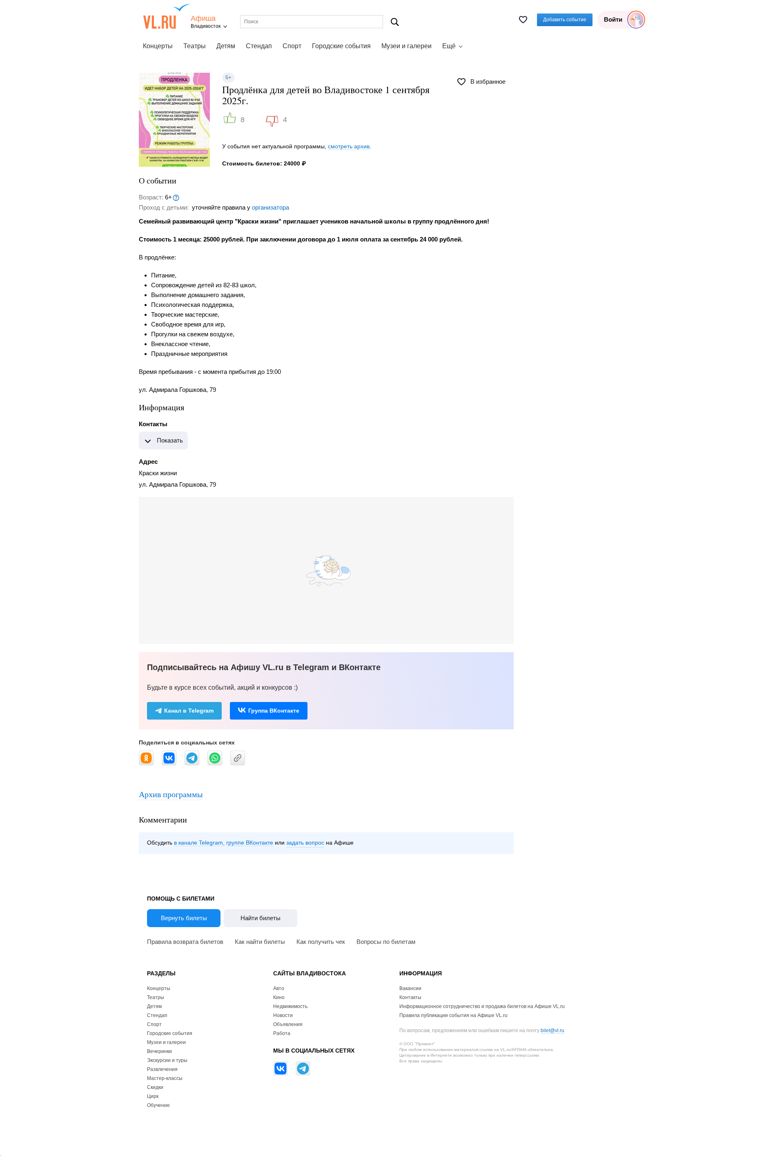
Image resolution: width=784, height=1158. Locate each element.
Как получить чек (320, 941)
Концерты (158, 45)
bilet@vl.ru (552, 1030)
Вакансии (410, 988)
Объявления (288, 1024)
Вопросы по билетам (385, 941)
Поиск (395, 22)
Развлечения (162, 1069)
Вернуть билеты (184, 917)
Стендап (259, 45)
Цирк (152, 1096)
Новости (283, 1015)
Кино (279, 997)
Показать (170, 440)
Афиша (203, 19)
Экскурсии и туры (167, 1060)
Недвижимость (290, 1006)
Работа (281, 1033)
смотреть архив (349, 146)
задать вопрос (305, 842)
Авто (278, 988)
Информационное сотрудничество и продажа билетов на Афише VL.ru (482, 1006)
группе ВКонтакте (249, 842)
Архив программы (171, 794)
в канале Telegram (198, 842)
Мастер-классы (165, 1078)
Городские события (341, 45)
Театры (194, 45)
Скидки (155, 1087)
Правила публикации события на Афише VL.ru (453, 1015)
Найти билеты (261, 917)
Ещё (449, 45)
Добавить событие (564, 19)
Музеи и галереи (406, 45)
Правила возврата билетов (185, 941)
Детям (225, 45)
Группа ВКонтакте (273, 710)
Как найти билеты (260, 941)
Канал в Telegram (189, 710)
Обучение (158, 1105)
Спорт (292, 45)
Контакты (410, 997)
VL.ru (167, 16)
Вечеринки (159, 1051)
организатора (270, 207)
